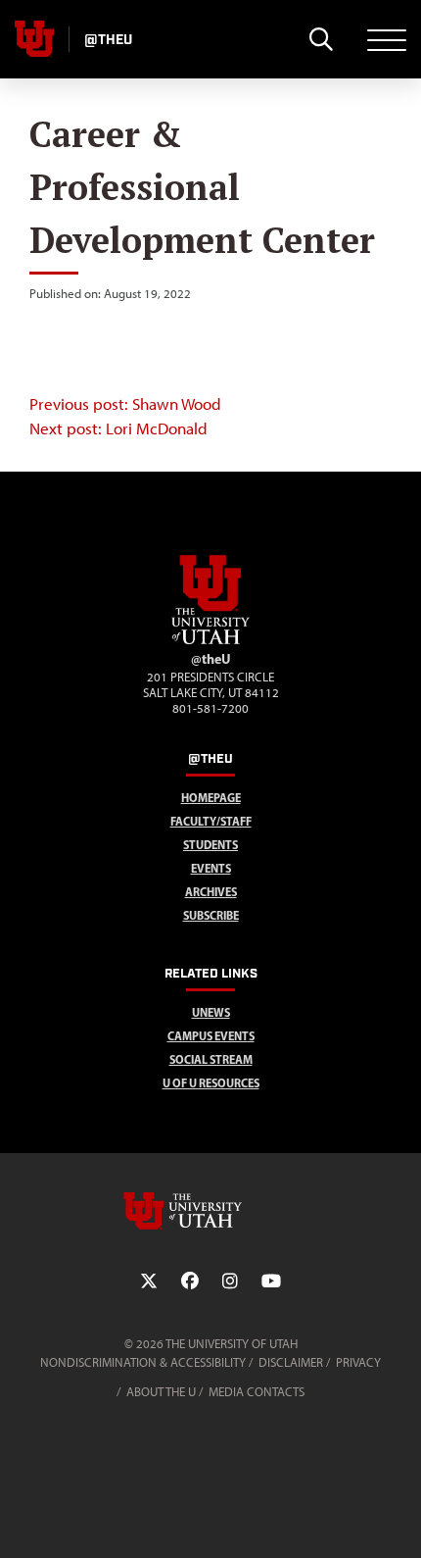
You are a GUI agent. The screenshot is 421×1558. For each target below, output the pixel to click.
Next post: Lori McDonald (118, 428)
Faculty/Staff (211, 821)
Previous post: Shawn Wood (125, 404)
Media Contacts (256, 1391)
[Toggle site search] (320, 39)
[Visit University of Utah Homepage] (34, 39)
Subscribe (211, 915)
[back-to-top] (397, 1519)
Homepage (211, 797)
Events (211, 868)
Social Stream (211, 1059)
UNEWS (211, 1012)
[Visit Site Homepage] (210, 640)
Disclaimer (290, 1362)
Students (210, 844)
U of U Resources (211, 1083)
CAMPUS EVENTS (211, 1036)
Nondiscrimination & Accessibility (143, 1362)
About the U (161, 1391)
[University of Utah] (210, 1211)
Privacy (358, 1362)
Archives (211, 891)
